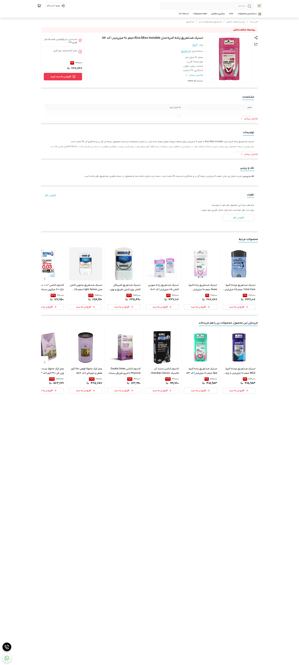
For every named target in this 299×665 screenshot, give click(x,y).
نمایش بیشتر (251, 118)
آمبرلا (194, 44)
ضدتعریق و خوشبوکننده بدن (210, 22)
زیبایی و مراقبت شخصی (235, 22)
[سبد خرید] (39, 6)
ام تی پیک (254, 22)
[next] (44, 278)
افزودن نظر (50, 195)
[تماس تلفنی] (6, 647)
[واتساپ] (6, 658)
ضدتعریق (190, 22)
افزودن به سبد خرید (60, 76)
